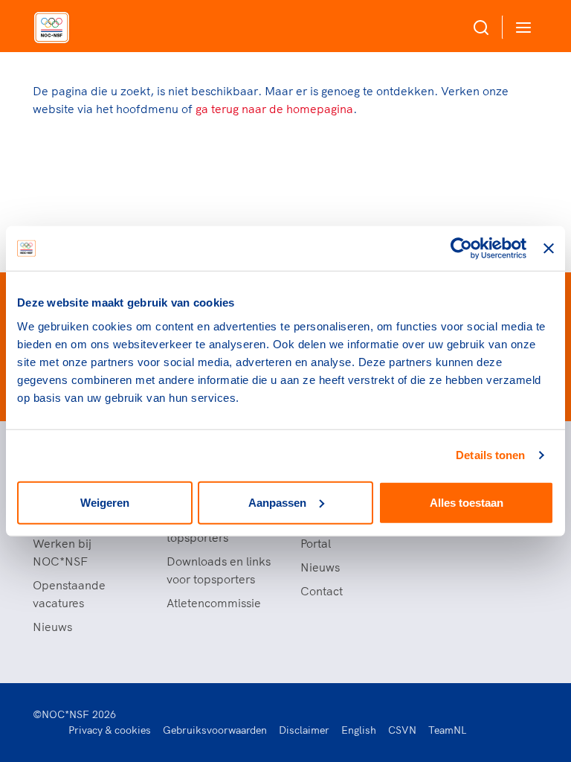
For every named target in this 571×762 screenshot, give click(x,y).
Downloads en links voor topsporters (219, 570)
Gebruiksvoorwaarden (215, 730)
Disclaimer (304, 730)
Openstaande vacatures (69, 593)
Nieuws (52, 626)
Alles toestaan (466, 502)
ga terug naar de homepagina (274, 108)
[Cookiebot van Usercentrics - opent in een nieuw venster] (461, 248)
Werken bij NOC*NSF (62, 552)
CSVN (402, 730)
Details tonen (490, 455)
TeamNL (447, 730)
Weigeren (104, 502)
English (358, 730)
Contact (321, 590)
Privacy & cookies (109, 730)
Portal (315, 543)
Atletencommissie (214, 602)
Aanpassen (277, 502)
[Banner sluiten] (548, 248)
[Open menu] (520, 27)
